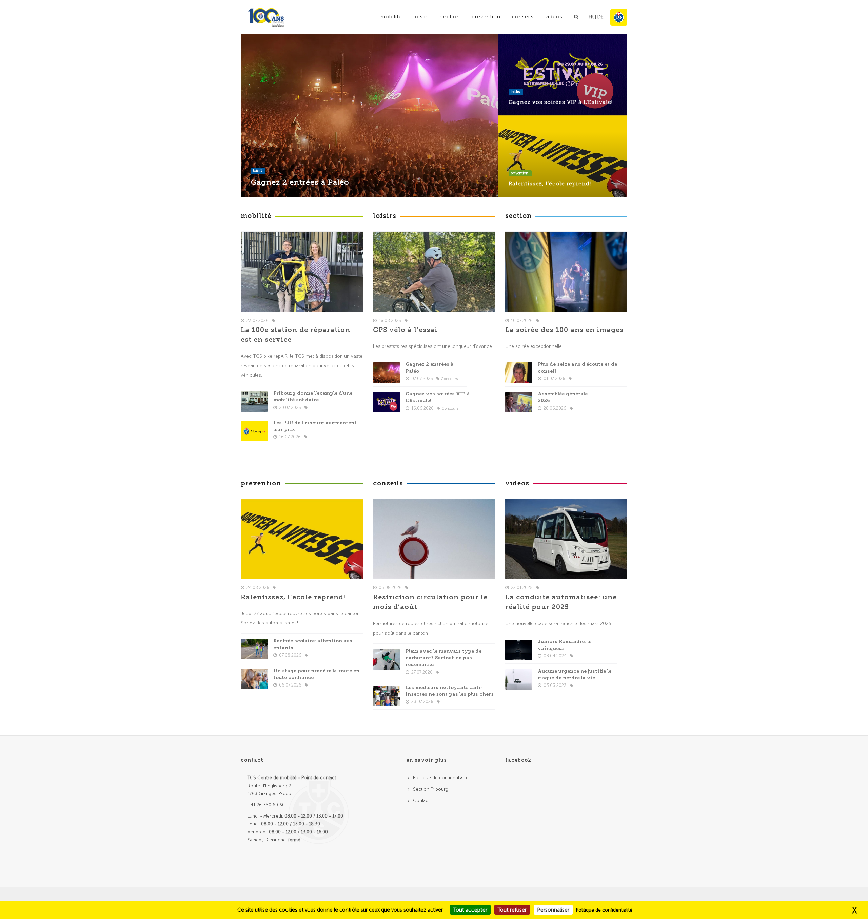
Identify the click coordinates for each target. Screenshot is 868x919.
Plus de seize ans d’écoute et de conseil (577, 367)
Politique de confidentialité (441, 777)
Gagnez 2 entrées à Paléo (300, 182)
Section (450, 17)
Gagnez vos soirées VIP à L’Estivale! (561, 102)
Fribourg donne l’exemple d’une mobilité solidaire (312, 396)
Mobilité (391, 17)
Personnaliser (553, 909)
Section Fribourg (430, 789)
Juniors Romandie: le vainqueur (564, 645)
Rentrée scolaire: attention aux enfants (313, 644)
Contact (421, 800)
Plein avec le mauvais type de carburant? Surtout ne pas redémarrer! (443, 658)
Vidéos (554, 17)
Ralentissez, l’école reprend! (550, 183)
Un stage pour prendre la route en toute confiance (316, 674)
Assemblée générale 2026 (563, 397)
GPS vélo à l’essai (405, 330)
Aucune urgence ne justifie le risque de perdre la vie (574, 674)
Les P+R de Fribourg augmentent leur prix (315, 426)
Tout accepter (470, 909)
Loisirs (421, 17)
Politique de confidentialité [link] (604, 910)
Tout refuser (512, 909)
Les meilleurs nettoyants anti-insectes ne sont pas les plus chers (450, 690)
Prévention (486, 17)
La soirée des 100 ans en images (564, 330)
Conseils (523, 17)
